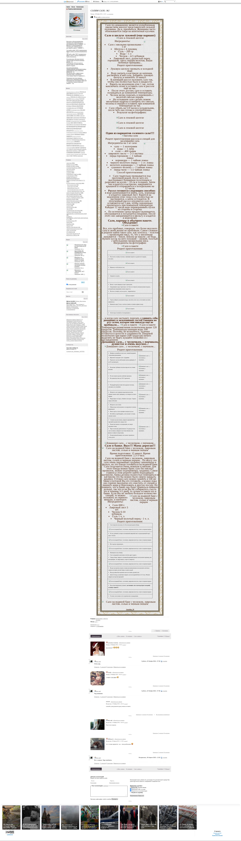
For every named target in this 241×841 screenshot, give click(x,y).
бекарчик (68, 339)
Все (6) (85, 298)
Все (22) (85, 242)
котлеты (83, 124)
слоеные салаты (70, 154)
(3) (83, 268)
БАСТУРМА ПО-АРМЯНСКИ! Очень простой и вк (80, 252)
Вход (88, 1)
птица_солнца (70, 340)
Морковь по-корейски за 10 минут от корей (79, 259)
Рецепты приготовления (67, 9)
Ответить (155, 656)
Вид (161, 2)
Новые (167, 636)
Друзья (73, 6)
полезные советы (72, 138)
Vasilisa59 (72, 326)
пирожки (74, 136)
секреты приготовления (75, 149)
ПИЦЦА (68, 225)
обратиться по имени (124, 642)
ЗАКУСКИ (69, 163)
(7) (84, 274)
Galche (74, 319)
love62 (77, 327)
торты (75, 156)
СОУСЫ (68, 205)
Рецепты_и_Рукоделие (72, 308)
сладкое (82, 152)
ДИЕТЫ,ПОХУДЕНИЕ (72, 227)
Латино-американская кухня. (75, 191)
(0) (85, 44)
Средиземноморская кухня (74, 189)
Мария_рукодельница (72, 307)
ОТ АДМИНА (69, 232)
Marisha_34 (82, 323)
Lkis (72, 323)
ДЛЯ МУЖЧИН (70, 207)
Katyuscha (79, 321)
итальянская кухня (75, 121)
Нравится (158, 630)
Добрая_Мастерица (80, 301)
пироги (69, 136)
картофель (69, 124)
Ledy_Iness (80, 322)
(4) (83, 261)
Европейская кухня (72, 188)
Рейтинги (97, 1)
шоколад (80, 156)
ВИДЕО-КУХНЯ (70, 164)
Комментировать (96, 636)
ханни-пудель (78, 340)
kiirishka (68, 327)
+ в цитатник (110, 14)
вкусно (68, 104)
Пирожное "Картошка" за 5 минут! (79, 271)
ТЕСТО (68, 209)
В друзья (77, 30)
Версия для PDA (217, 833)
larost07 (73, 327)
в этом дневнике (72, 284)
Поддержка (159, 1)
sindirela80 (76, 328)
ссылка (124, 644)
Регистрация (82, 1)
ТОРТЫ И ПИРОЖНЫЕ (72, 212)
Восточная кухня (71, 185)
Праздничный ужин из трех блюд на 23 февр (80, 246)
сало (67, 149)
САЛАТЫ (68, 172)
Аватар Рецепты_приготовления (76, 20)
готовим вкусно (71, 108)
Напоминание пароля (114, 783)
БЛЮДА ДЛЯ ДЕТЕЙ (71, 202)
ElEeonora (69, 319)
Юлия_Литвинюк (80, 338)
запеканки (76, 117)
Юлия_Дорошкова (71, 338)
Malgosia (76, 323)
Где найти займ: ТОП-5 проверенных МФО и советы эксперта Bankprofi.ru (76, 51)
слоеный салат (77, 154)
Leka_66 (68, 323)
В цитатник (167, 656)
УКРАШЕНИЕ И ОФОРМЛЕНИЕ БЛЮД (76, 213)
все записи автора (105, 17)
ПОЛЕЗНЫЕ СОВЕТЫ (72, 174)
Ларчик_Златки (70, 332)
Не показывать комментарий (163, 714)
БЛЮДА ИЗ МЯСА (71, 166)
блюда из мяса (76, 97)
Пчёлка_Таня (79, 334)
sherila (71, 328)
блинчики (68, 91)
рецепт (77, 141)
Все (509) (84, 38)
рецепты (70, 143)
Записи (68, 6)
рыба (73, 147)
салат (77, 148)
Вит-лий (98, 661)
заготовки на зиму (73, 115)
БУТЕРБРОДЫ (70, 221)
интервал (74, 339)
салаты (83, 148)
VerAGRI (77, 326)
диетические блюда (78, 112)
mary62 (81, 327)
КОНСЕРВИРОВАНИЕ (72, 194)
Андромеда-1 (79, 330)
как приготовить (76, 123)
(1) (83, 249)
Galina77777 (79, 319)
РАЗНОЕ (68, 171)
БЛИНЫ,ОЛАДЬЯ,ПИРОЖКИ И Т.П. (75, 180)
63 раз (98, 624)
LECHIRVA (69, 322)
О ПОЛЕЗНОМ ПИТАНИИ (73, 210)
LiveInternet (69, 2)
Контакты (217, 834)
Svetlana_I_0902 (80, 325)
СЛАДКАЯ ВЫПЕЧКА (72, 168)
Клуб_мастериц (82, 305)
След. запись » (138, 636)
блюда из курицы (72, 95)
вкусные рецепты (78, 104)
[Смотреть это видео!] (70, 247)
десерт (82, 110)
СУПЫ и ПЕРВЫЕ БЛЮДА (73, 197)
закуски (69, 118)
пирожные (78, 136)
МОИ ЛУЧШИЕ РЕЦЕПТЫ (73, 193)
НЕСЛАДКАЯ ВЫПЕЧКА (72, 196)
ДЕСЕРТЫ (69, 169)
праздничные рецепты (78, 139)
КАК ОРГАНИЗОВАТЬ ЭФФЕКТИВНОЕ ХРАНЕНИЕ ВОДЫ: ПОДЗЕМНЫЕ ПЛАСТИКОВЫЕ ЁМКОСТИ (76, 70)
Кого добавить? (80, 304)
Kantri (74, 321)
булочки (81, 98)
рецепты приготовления (73, 144)
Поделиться (165, 630)
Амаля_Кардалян (71, 330)
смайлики (105, 785)
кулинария (70, 126)
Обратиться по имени (119, 667)
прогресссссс (80, 339)
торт (71, 156)
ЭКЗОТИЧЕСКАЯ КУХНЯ (73, 229)
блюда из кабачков (75, 91)
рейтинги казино (70, 141)
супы (85, 154)
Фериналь (69, 336)
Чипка (73, 336)
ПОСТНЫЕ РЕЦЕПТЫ (72, 233)
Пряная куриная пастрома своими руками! (80, 265)
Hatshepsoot (69, 321)
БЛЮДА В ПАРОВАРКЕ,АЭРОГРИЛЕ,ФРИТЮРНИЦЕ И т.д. (77, 218)
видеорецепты (78, 102)
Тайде (80, 335)
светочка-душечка (113, 642)
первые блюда (70, 134)
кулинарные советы (78, 130)
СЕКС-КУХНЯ (70, 230)
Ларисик (79, 331)
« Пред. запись (120, 636)
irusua (85, 326)
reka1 (67, 328)
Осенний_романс (71, 334)
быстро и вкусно (71, 100)
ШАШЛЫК (69, 224)
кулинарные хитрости (72, 132)
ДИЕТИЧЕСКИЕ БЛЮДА (72, 201)
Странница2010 (70, 309)
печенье (77, 134)
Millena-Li (111, 739)
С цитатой (161, 656)
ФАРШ (68, 222)
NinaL (68, 325)
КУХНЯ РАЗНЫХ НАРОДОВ (73, 183)
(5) (83, 255)
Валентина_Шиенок (71, 331)
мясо (85, 132)
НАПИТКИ (69, 204)
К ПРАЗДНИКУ (70, 176)
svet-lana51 (82, 328)
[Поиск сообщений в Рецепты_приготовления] (83, 282)
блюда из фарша (75, 98)
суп (82, 154)
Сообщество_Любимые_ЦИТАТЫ (75, 351)
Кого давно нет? (70, 304)
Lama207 (74, 322)
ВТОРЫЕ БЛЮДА (70, 199)
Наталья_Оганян (79, 332)
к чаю (80, 121)
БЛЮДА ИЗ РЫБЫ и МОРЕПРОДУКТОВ (71, 178)
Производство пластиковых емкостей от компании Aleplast (75, 79)
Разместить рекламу (217, 835)
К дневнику (129, 636)
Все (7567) (84, 317)
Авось (105, 1)
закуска (82, 115)
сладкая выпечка (73, 152)
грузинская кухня (75, 110)
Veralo (81, 326)
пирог (83, 134)
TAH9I (68, 326)
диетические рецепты (71, 113)
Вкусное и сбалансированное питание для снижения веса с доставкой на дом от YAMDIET (74, 43)
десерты (70, 112)
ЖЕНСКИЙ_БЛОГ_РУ (72, 305)
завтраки (80, 114)
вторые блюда (71, 106)
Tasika (109, 672)
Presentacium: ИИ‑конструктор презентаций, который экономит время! (75, 60)
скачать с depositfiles (79, 150)
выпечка (80, 106)
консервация (76, 124)
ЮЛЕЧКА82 (79, 336)
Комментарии (80, 6)
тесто (68, 156)
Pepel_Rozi (73, 325)
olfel (84, 327)
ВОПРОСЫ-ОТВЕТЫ (71, 235)
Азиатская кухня (71, 186)
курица (80, 132)
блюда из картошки (78, 93)
